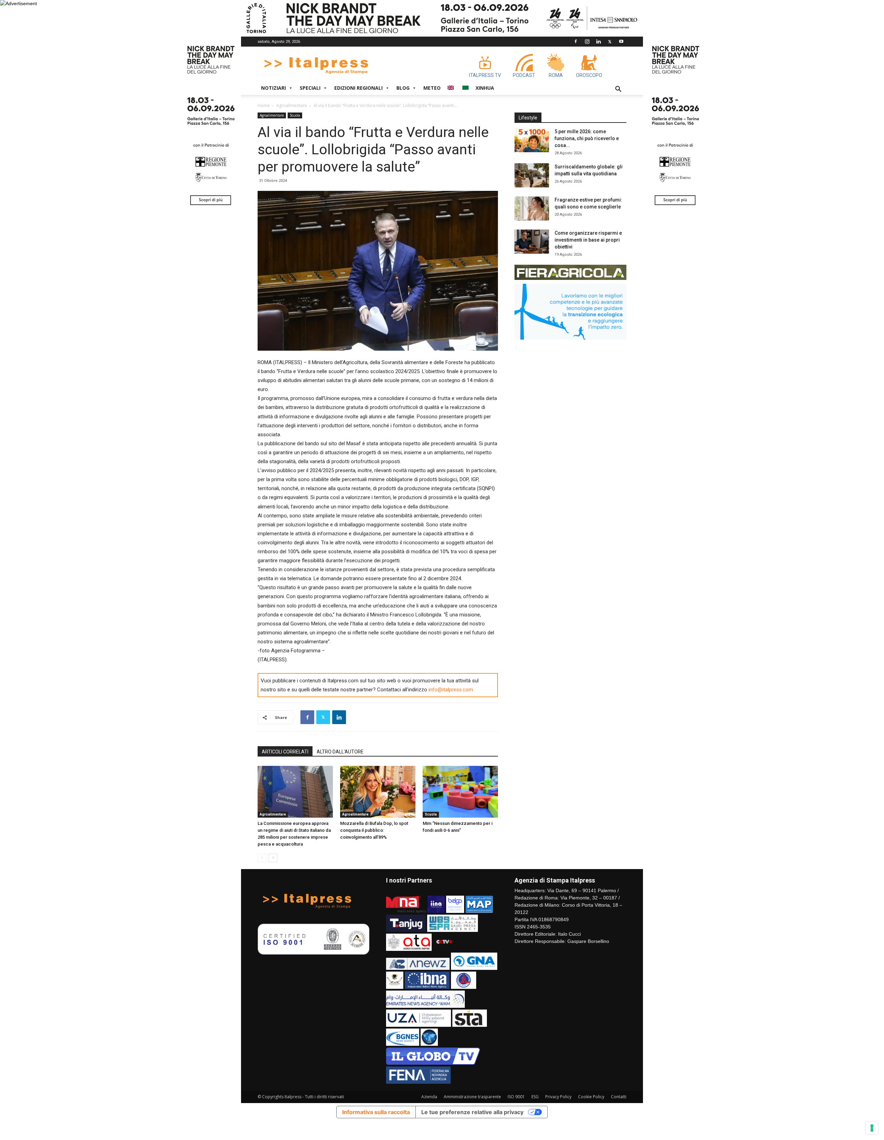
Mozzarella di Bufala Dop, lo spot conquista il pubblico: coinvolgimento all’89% (374, 830)
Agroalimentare (291, 105)
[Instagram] (587, 41)
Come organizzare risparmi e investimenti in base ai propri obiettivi (588, 240)
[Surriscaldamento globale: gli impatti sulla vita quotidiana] (532, 175)
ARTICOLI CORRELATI (285, 751)
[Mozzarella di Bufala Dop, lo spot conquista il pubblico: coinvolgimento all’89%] (377, 792)
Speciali (310, 88)
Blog (403, 88)
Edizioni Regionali (358, 88)
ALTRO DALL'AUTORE (340, 751)
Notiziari (273, 88)
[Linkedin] (598, 41)
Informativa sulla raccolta (376, 1112)
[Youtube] (621, 41)
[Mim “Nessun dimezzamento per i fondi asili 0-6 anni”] (460, 792)
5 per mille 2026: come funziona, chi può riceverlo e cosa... (587, 138)
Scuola (295, 115)
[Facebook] (575, 41)
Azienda (429, 1097)
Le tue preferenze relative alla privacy (472, 1112)
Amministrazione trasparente (472, 1097)
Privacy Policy (558, 1097)
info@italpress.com (451, 689)
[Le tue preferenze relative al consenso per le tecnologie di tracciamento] (871, 1127)
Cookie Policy (591, 1097)
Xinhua (484, 88)
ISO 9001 (516, 1097)
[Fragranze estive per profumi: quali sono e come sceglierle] (532, 208)
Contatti (618, 1097)
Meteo (432, 88)
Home (264, 105)
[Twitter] (610, 41)
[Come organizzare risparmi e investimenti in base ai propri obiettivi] (532, 242)
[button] (618, 90)
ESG (535, 1097)
